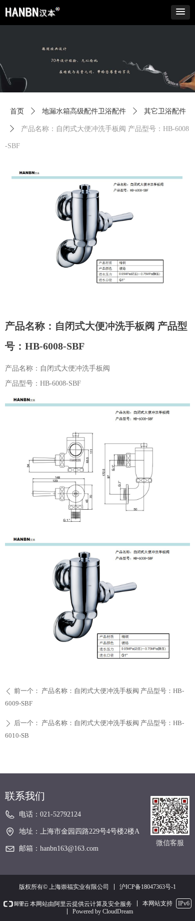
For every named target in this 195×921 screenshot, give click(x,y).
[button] (180, 12)
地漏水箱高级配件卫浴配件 (84, 111)
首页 (17, 111)
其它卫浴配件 (165, 111)
